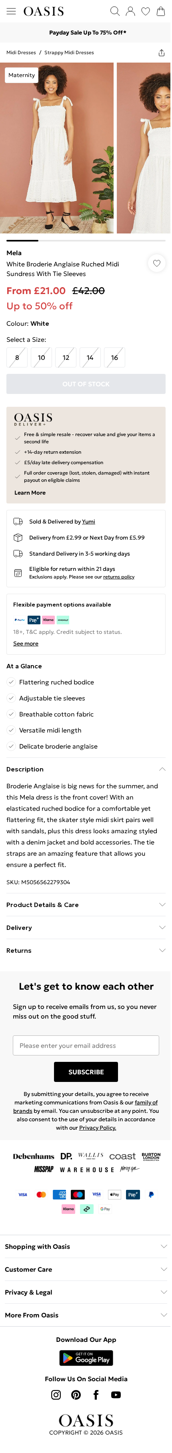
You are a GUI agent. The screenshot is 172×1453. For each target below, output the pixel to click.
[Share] (161, 52)
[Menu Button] (11, 11)
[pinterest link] (76, 1395)
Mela (14, 253)
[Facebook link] (96, 1395)
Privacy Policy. (97, 1127)
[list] (86, 152)
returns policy (118, 577)
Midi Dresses (21, 52)
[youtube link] (116, 1395)
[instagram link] (56, 1395)
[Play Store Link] (86, 1358)
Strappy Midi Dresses (69, 52)
